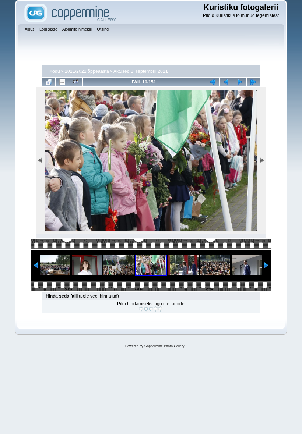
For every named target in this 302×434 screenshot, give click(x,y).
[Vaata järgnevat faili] (239, 82)
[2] (146, 309)
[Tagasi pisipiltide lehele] (48, 82)
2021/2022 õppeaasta (87, 71)
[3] (150, 309)
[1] (141, 309)
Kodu (54, 71)
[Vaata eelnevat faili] (226, 82)
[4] (155, 309)
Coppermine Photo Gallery (164, 346)
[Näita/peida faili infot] (62, 82)
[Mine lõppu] (253, 82)
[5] (160, 309)
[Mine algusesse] (212, 82)
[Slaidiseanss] (75, 82)
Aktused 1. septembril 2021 (140, 71)
